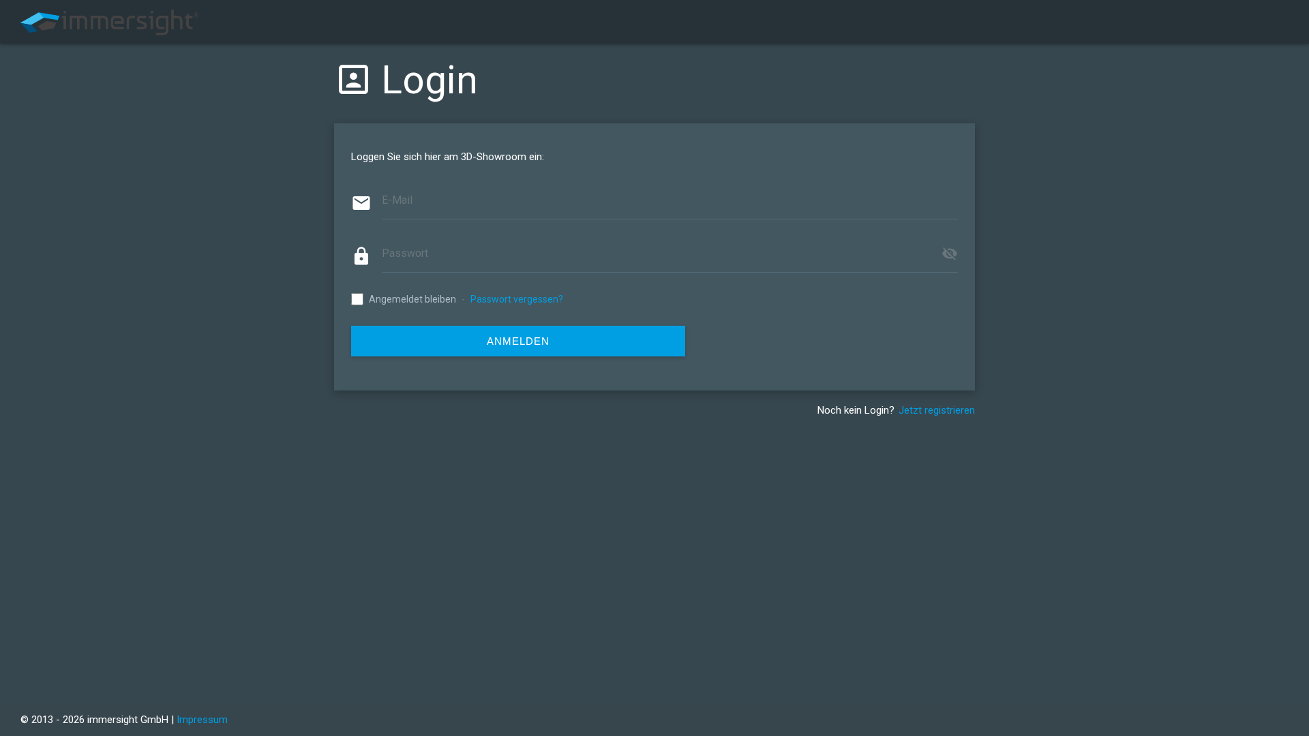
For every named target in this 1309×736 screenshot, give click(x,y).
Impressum (202, 720)
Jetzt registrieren (937, 410)
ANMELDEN (518, 341)
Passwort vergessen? (516, 299)
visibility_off (950, 253)
